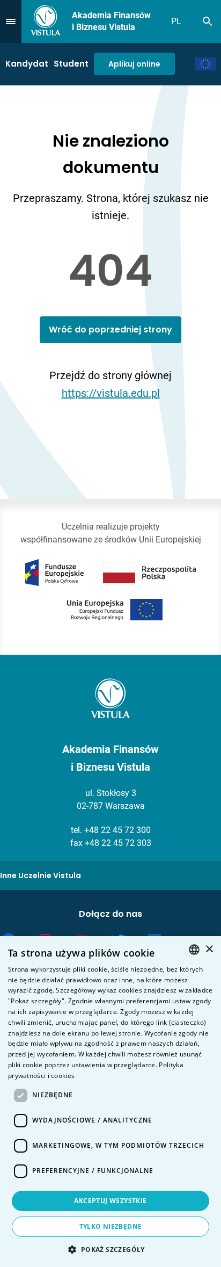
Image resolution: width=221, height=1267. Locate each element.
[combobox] (194, 949)
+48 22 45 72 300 (117, 830)
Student (71, 63)
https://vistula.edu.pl (111, 393)
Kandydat (26, 63)
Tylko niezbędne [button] (110, 1226)
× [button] (209, 949)
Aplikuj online (134, 64)
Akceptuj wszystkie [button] (110, 1200)
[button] (110, 1249)
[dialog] (110, 1101)
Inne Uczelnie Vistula (40, 875)
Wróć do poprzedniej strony (110, 329)
